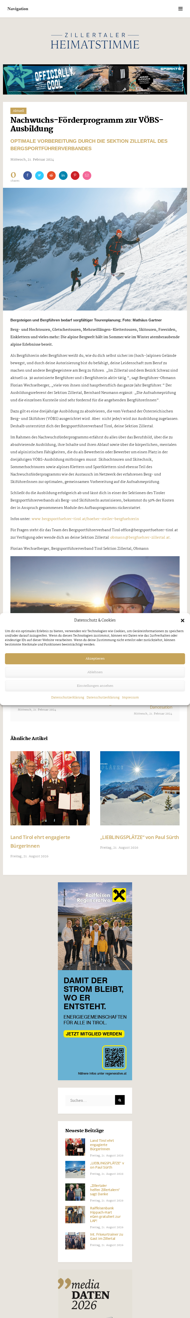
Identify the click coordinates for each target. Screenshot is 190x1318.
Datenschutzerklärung (67, 697)
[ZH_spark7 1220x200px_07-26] (95, 79)
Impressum (130, 697)
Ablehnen (95, 672)
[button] (182, 620)
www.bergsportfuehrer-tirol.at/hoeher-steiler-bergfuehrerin (85, 519)
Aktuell (18, 111)
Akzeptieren (95, 658)
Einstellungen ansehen (95, 686)
